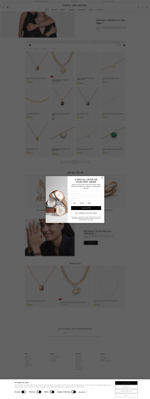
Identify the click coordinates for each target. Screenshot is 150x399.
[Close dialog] (102, 178)
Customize (125, 387)
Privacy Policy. (90, 220)
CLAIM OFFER (86, 208)
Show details (82, 392)
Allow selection (126, 391)
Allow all (126, 383)
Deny (126, 395)
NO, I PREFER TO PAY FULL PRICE (86, 213)
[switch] (39, 392)
